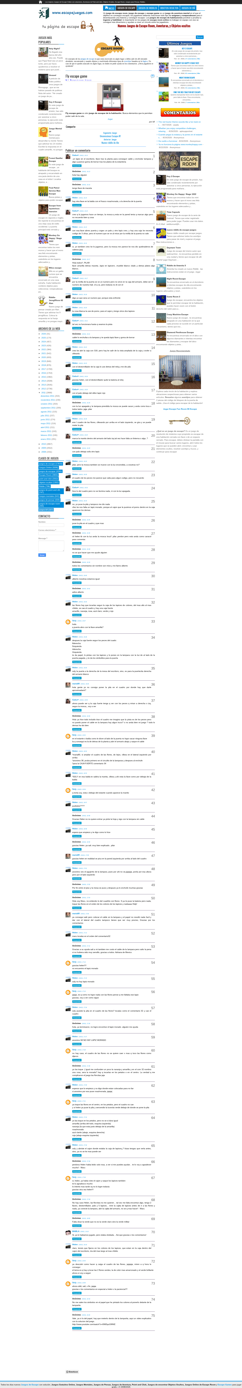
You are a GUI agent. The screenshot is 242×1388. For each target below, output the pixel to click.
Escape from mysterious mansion (55, 208)
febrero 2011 (47, 435)
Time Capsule (173, 212)
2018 (43, 365)
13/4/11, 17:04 (85, 913)
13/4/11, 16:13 (83, 155)
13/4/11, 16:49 (83, 668)
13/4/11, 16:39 (86, 562)
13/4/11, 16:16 (83, 243)
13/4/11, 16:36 (86, 533)
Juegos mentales (46, 496)
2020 (43, 357)
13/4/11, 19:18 (84, 1231)
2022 (43, 349)
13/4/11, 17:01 (83, 868)
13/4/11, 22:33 (86, 1299)
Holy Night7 (54, 48)
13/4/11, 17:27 (83, 1036)
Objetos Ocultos (169, 8)
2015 (43, 377)
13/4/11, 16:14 (86, 184)
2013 (43, 385)
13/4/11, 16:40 (83, 575)
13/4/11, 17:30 (83, 1085)
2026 (43, 334)
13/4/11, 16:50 (83, 700)
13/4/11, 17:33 (83, 1117)
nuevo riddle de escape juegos (181, 230)
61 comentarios (190, 73)
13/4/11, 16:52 (81, 735)
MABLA (75, 1231)
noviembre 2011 (48, 400)
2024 (43, 341)
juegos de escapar (47, 471)
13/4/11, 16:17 (86, 259)
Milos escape (55, 268)
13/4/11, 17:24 (83, 1007)
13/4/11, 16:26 (83, 389)
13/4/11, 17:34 (83, 1145)
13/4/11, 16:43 (83, 602)
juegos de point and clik (49, 490)
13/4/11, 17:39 (86, 1199)
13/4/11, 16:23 (83, 363)
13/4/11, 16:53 (83, 773)
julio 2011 (45, 415)
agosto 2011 (46, 412)
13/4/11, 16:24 (83, 376)
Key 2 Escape (55, 102)
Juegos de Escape (126, 8)
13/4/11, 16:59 (86, 842)
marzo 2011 (46, 431)
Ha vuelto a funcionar (167, 141)
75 (152, 76)
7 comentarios (191, 102)
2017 (43, 369)
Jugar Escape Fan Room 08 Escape (180, 409)
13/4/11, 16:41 (86, 588)
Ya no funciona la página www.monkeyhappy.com (180, 144)
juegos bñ (43, 510)
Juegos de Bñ (188, 8)
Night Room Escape (187, 77)
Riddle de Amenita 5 (176, 265)
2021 (43, 353)
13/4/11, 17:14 (81, 962)
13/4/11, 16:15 (83, 198)
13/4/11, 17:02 (86, 884)
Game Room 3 (173, 297)
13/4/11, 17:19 (81, 991)
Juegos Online (45, 467)
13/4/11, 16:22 (83, 347)
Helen (75, 198)
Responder (77, 166)
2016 (43, 373)
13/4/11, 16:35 (86, 520)
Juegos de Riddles (147, 8)
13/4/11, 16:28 (83, 419)
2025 (43, 338)
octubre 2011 (47, 404)
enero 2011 (46, 439)
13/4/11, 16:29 (83, 435)
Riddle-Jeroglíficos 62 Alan (56, 300)
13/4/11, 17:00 (85, 855)
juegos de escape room (49, 504)
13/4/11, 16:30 (83, 474)
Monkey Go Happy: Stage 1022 (55, 238)
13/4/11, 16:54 (81, 789)
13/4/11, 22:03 (81, 1261)
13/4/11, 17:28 (81, 1050)
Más (198, 59)
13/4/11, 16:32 (83, 487)
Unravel (52, 75)
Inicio (111, 8)
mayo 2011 (46, 423)
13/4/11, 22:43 (86, 1315)
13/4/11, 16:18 (83, 294)
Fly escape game (76, 76)
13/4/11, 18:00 (86, 1218)
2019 (43, 361)
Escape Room (45, 475)
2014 (43, 381)
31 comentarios (190, 88)
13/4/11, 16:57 (83, 802)
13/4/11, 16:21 (83, 321)
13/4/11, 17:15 (83, 978)
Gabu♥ (75, 155)
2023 (43, 345)
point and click (45, 479)
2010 (43, 444)
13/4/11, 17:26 (86, 1023)
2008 (43, 452)
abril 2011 (45, 427)
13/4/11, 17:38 (81, 1177)
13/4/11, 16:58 (86, 815)
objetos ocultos (45, 482)
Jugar (110, 119)
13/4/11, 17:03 (86, 897)
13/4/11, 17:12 (83, 933)
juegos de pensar (46, 500)
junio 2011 (45, 419)
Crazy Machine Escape (177, 314)
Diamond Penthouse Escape (180, 332)
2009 (43, 448)
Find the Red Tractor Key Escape (187, 92)
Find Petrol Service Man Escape (55, 191)
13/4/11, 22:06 (81, 1283)
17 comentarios (190, 59)
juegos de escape (78, 80)
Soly (74, 620)
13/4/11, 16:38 (86, 549)
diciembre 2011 (48, 396)
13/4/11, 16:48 (83, 637)
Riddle (42, 486)
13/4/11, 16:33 (83, 501)
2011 (43, 392)
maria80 (76, 684)
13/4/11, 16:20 (83, 307)
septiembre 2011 (48, 408)
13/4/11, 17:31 (81, 1101)
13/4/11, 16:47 (81, 621)
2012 (43, 389)
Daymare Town (174, 248)
